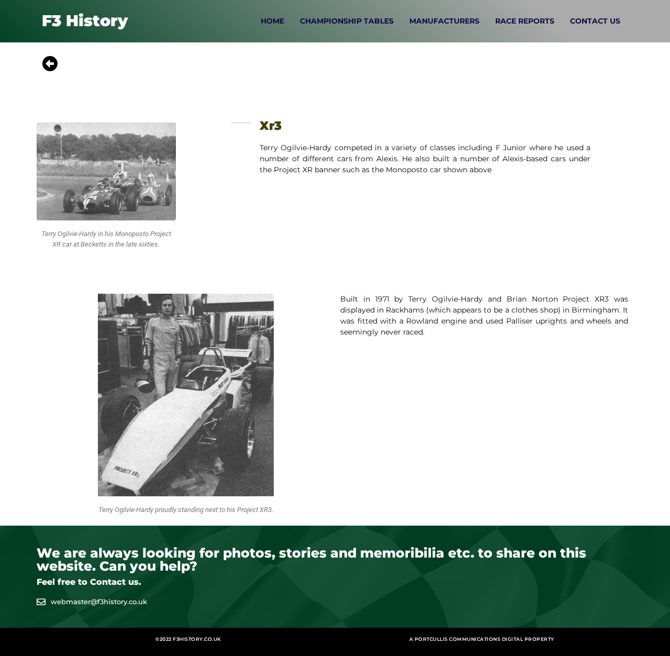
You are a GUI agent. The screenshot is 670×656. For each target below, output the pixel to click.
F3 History (85, 20)
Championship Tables (347, 21)
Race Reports (524, 21)
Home (272, 21)
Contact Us (595, 21)
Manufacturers (444, 21)
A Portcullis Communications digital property (481, 639)
